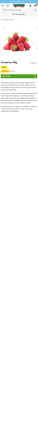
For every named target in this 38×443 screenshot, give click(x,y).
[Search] (35, 10)
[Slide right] (34, 43)
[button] (3, 5)
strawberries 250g (9, 19)
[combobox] (17, 10)
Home (2, 19)
